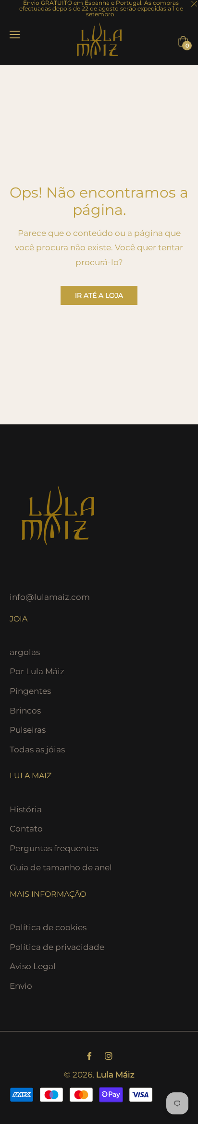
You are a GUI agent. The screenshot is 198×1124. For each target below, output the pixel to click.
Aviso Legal (33, 966)
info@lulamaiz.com (50, 597)
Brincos (25, 710)
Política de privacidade (57, 947)
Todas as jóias (37, 749)
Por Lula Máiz (37, 671)
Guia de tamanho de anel (61, 867)
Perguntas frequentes (54, 848)
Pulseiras (28, 730)
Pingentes (30, 691)
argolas (25, 652)
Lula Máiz (115, 1074)
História (26, 809)
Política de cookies (48, 927)
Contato (26, 828)
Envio (21, 986)
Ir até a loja (99, 295)
